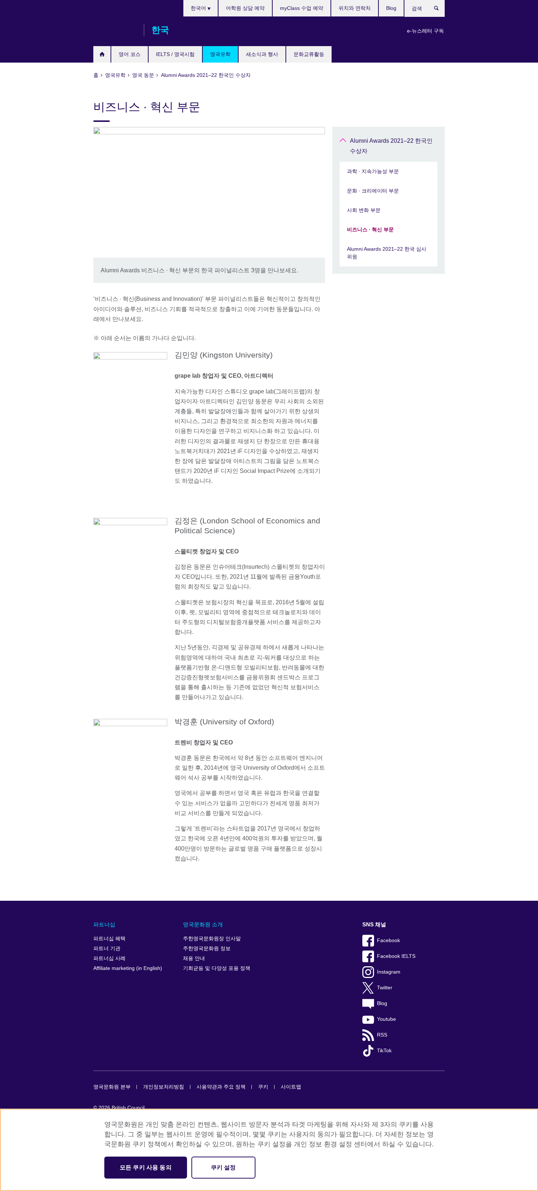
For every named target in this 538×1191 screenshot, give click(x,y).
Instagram (388, 972)
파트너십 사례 (109, 958)
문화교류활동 (309, 54)
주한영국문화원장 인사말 (212, 938)
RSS (382, 1035)
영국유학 (220, 54)
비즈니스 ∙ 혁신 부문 (370, 229)
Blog (391, 8)
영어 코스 (130, 54)
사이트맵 (291, 1087)
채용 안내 (194, 958)
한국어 (199, 8)
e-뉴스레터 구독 (425, 31)
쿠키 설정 (223, 1167)
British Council (115, 30)
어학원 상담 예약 (245, 8)
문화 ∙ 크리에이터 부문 (373, 191)
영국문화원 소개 (203, 924)
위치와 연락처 (355, 8)
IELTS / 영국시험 (175, 54)
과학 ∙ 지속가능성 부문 (373, 171)
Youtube (386, 1019)
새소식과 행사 (262, 54)
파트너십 (104, 924)
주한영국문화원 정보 (207, 948)
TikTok (384, 1050)
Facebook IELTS (396, 956)
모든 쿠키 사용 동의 (146, 1167)
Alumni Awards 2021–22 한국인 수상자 (391, 146)
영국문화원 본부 (112, 1087)
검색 (440, 10)
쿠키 (263, 1087)
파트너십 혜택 (109, 938)
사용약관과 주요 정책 (221, 1087)
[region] (269, 1150)
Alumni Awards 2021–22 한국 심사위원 (386, 253)
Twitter (384, 987)
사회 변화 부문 (364, 210)
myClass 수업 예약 (301, 8)
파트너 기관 (106, 948)
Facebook (388, 940)
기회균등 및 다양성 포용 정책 (216, 968)
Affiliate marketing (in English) (127, 968)
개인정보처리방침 (163, 1087)
